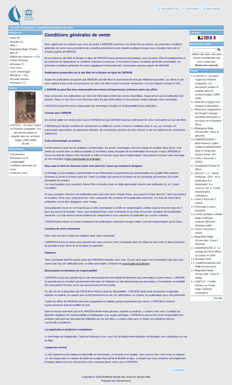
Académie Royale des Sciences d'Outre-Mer (126, 376)
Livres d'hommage (20, 71)
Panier (194, 70)
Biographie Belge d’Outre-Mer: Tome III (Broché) (207, 132)
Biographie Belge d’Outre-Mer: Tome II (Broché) (206, 240)
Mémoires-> (16, 75)
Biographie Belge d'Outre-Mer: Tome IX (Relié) (207, 274)
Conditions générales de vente (55, 27)
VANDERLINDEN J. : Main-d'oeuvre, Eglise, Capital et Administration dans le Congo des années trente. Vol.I (208, 147)
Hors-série (16, 67)
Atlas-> (13, 45)
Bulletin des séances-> (22, 56)
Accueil (14, 27)
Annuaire (14, 41)
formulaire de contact (57, 180)
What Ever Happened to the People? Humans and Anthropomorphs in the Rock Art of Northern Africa (208, 117)
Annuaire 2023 (203, 259)
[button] (168, 8)
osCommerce (123, 380)
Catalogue (28, 27)
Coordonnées (17, 154)
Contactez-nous (18, 173)
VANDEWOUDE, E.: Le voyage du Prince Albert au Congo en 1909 (208, 252)
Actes (13, 37)
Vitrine (13, 88)
